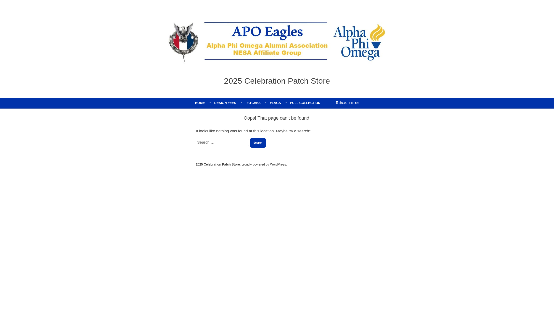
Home (200, 103)
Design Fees (225, 103)
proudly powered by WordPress (264, 164)
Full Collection (305, 103)
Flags (275, 103)
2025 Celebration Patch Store (277, 80)
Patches (253, 103)
